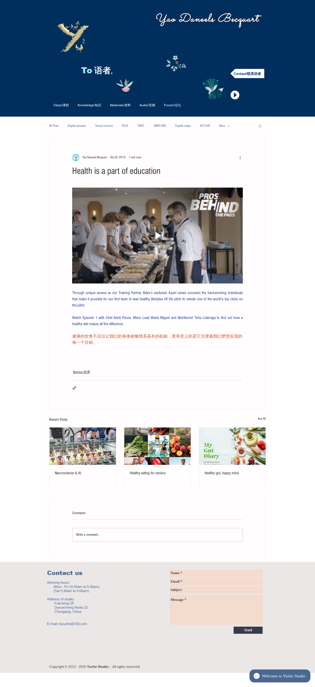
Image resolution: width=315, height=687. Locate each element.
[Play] (235, 95)
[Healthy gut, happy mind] (232, 446)
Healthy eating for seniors (148, 473)
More (222, 126)
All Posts (54, 126)
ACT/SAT (205, 126)
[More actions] (240, 157)
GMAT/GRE (160, 126)
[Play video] (157, 235)
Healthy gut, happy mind (222, 473)
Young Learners (104, 126)
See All (262, 419)
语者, (104, 71)
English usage (183, 126)
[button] (260, 126)
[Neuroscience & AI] (82, 446)
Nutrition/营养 (81, 372)
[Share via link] (74, 388)
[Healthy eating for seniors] (157, 446)
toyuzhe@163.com (73, 624)
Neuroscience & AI (68, 473)
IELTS (125, 126)
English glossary (77, 126)
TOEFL (141, 126)
